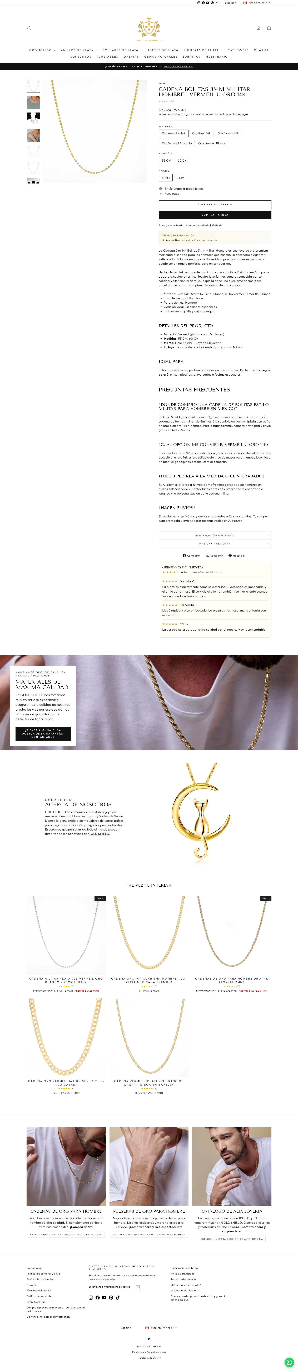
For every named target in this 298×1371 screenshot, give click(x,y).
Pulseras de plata (202, 50)
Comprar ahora (215, 214)
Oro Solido (41, 50)
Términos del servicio (39, 1290)
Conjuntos (81, 56)
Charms (261, 50)
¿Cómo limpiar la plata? (185, 1290)
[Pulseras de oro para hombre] (149, 1166)
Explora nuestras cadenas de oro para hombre (66, 1234)
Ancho (164, 170)
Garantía (32, 1285)
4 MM (180, 178)
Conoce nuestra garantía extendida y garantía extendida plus (198, 1297)
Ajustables (107, 56)
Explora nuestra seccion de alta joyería (232, 1239)
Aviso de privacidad (183, 1273)
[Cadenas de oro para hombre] (66, 1166)
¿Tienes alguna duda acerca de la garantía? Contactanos (43, 734)
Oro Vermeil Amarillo (177, 143)
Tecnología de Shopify (149, 1357)
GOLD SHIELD (31, 695)
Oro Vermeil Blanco (212, 143)
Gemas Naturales (161, 56)
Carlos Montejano (156, 1352)
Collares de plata (121, 50)
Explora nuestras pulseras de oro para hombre (149, 1234)
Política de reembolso (39, 1296)
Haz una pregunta (215, 543)
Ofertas (131, 56)
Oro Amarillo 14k (174, 133)
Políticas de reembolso (184, 1268)
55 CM (166, 160)
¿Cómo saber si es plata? (186, 1285)
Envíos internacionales (40, 1279)
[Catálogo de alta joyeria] (231, 1166)
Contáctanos (34, 1268)
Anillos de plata (78, 50)
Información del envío (215, 535)
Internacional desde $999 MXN (204, 225)
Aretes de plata (162, 50)
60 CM (182, 160)
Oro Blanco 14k (228, 133)
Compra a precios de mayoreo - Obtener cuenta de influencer (56, 1309)
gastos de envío (195, 114)
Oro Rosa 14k (201, 133)
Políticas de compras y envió (44, 1273)
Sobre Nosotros (36, 1301)
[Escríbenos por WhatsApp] (289, 1362)
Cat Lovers (238, 50)
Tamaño (165, 153)
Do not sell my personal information (48, 1316)
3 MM (166, 178)
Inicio (162, 83)
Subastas (192, 56)
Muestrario (217, 56)
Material (166, 126)
